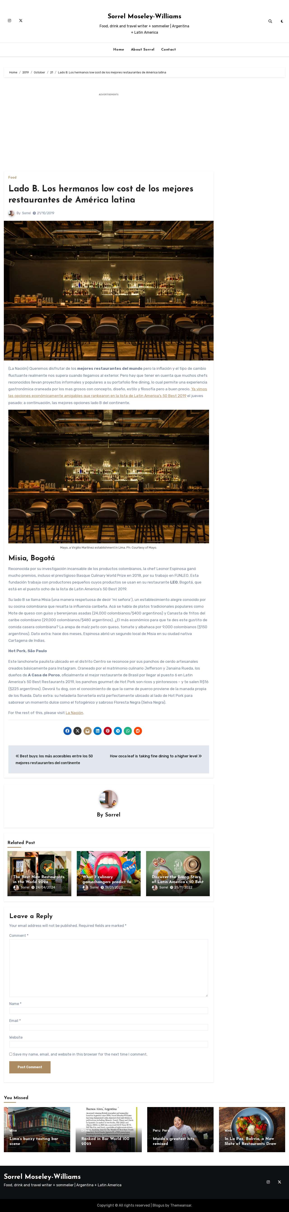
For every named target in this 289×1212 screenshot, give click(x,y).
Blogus (158, 1205)
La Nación (74, 712)
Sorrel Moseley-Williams (144, 16)
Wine (13, 1130)
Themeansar (180, 1205)
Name (15, 1004)
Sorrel (26, 213)
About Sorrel (142, 49)
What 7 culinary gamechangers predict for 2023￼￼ (107, 882)
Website (16, 1037)
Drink (85, 1130)
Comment (18, 935)
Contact (168, 49)
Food (12, 177)
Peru (156, 1130)
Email (15, 1021)
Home (118, 49)
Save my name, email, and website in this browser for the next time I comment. (80, 1054)
